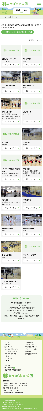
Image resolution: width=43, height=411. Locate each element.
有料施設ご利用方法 (11, 349)
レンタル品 (8, 358)
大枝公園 (7, 365)
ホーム (3, 17)
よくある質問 (29, 342)
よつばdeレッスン (10, 351)
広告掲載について (31, 354)
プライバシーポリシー (32, 349)
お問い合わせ (29, 344)
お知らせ (7, 344)
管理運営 (28, 351)
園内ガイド (8, 347)
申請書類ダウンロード (32, 347)
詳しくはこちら (10, 64)
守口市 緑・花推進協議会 (12, 370)
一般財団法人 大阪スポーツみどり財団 (11, 404)
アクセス (7, 361)
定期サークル (8, 356)
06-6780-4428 (15, 310)
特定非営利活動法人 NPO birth (9, 406)
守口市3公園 (8, 367)
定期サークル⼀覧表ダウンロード (18, 32)
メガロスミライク (10, 354)
